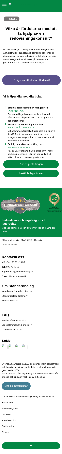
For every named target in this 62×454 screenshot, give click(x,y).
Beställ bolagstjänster (31, 173)
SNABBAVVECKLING (19, 147)
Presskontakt (8, 402)
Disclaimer (6, 414)
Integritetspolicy (9, 420)
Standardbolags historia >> (15, 296)
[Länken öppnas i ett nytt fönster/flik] (4, 347)
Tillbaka (12, 19)
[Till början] (31, 445)
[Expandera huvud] (4, 6)
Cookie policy (8, 426)
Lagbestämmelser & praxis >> (17, 325)
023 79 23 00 (12, 267)
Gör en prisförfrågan (31, 164)
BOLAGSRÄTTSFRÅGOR (21, 127)
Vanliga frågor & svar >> (14, 320)
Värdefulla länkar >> (12, 329)
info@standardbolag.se (21, 271)
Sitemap (5, 432)
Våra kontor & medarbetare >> (17, 291)
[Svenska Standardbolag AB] (23, 4)
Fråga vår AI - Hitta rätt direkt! (32, 80)
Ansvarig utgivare (10, 408)
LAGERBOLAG (15, 111)
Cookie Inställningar (16, 385)
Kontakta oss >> (10, 300)
